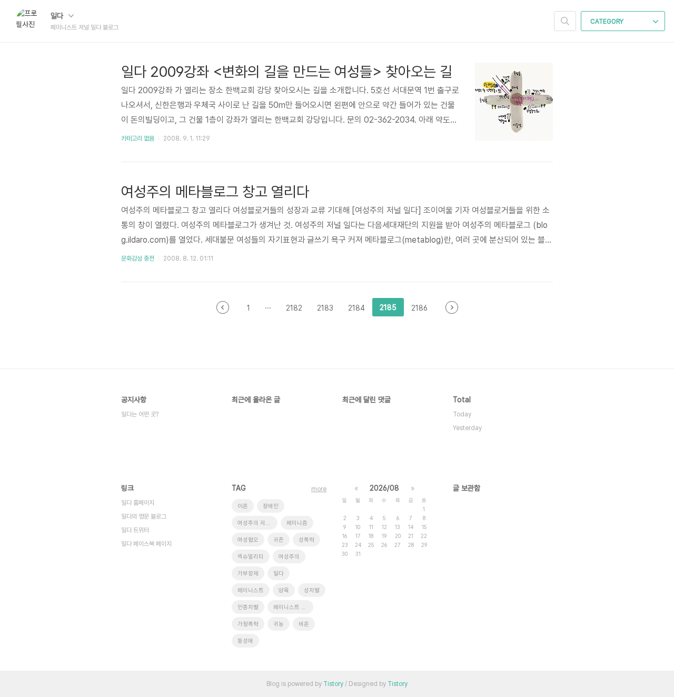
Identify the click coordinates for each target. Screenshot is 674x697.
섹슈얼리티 (250, 556)
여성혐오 (248, 539)
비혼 (304, 624)
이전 (222, 307)
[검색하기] (565, 21)
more (318, 489)
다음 (451, 307)
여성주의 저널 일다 (257, 523)
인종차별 (248, 607)
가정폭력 (248, 624)
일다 (58, 16)
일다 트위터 (135, 530)
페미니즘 (297, 523)
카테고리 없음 (137, 138)
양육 (284, 590)
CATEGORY (607, 21)
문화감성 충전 (137, 258)
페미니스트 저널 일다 (293, 607)
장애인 (271, 506)
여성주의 (289, 556)
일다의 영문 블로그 (143, 516)
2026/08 (384, 488)
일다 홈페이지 (137, 502)
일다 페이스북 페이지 (146, 543)
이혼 (242, 506)
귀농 (278, 624)
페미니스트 (250, 590)
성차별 (312, 590)
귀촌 (278, 539)
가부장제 (248, 573)
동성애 (245, 641)
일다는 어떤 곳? (139, 414)
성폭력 (306, 539)
